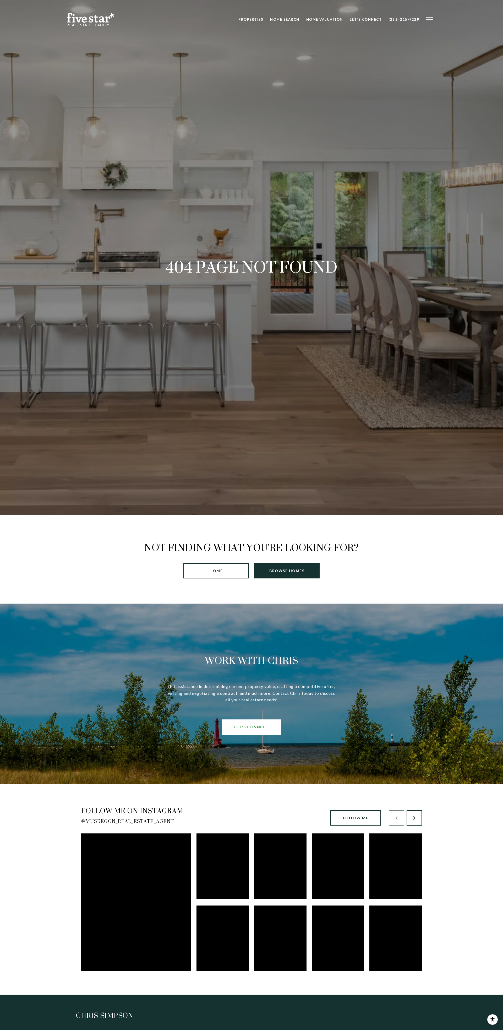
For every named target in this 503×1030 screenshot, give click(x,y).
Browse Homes (286, 570)
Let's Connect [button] (251, 727)
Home (216, 570)
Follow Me (356, 818)
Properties (250, 19)
